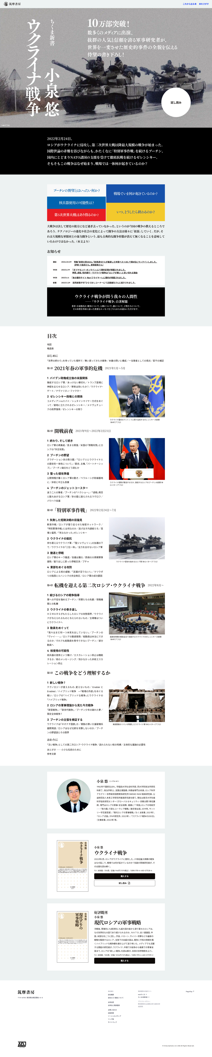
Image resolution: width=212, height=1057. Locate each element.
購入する (125, 876)
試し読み (176, 102)
